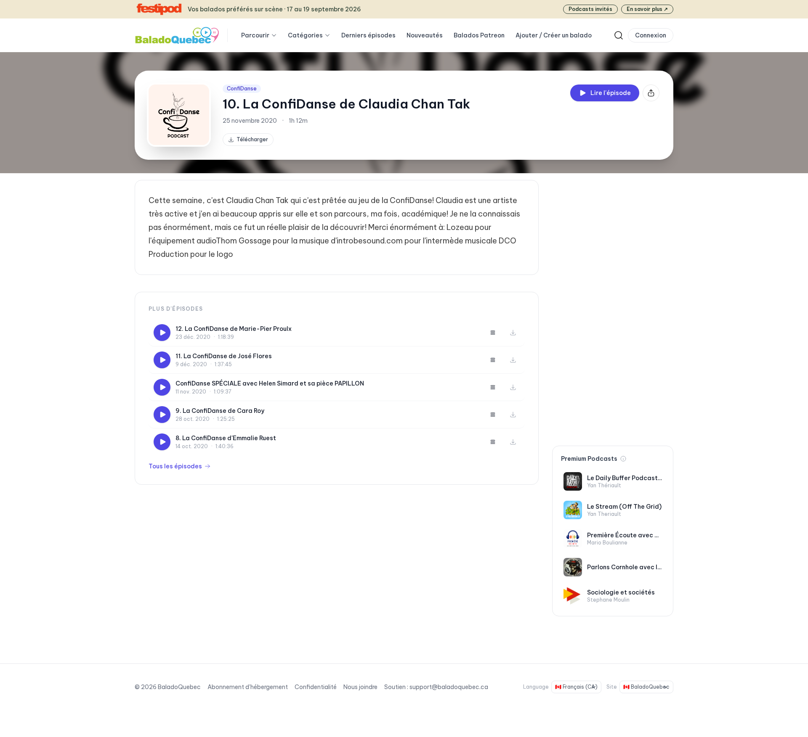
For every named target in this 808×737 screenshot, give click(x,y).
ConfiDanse (242, 88)
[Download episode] (513, 332)
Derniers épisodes (368, 35)
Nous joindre (360, 687)
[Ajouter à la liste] (493, 332)
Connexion (650, 35)
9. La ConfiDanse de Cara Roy (219, 411)
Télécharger (252, 139)
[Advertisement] (612, 306)
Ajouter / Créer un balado (554, 35)
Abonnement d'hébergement (247, 687)
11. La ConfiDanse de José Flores (223, 356)
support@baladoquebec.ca (448, 687)
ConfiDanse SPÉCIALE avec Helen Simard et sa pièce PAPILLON (269, 383)
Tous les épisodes (175, 466)
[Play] (162, 332)
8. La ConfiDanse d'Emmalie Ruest (225, 438)
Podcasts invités (590, 9)
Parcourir (255, 35)
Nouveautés (425, 35)
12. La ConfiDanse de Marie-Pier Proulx (233, 329)
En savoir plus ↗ (647, 9)
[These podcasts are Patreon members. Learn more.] (623, 458)
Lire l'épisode (610, 93)
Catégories (305, 35)
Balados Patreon (479, 35)
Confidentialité (316, 687)
